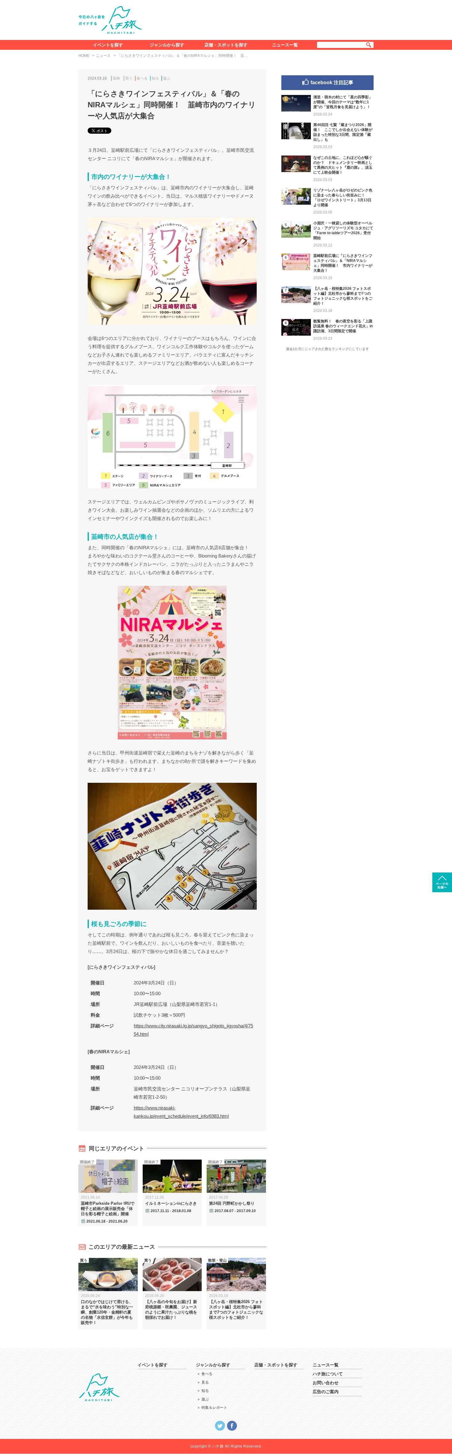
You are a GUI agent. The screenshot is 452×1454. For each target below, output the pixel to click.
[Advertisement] (262, 19)
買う (129, 78)
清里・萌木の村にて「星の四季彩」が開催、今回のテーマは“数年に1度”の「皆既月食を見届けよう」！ (342, 102)
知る (155, 78)
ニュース (103, 55)
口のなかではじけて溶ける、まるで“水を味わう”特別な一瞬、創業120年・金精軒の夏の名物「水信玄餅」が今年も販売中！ (107, 1312)
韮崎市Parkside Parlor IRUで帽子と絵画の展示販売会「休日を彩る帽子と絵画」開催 (107, 1208)
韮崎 (116, 78)
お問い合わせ (326, 1382)
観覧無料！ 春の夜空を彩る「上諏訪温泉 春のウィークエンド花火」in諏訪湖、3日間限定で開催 (343, 326)
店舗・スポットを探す (226, 44)
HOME (83, 55)
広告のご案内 (326, 1391)
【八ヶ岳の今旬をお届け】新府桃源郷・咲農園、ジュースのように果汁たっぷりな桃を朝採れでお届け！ (171, 1309)
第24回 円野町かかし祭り (232, 1203)
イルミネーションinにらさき (171, 1203)
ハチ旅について (328, 1373)
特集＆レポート (214, 1407)
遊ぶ (166, 78)
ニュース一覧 (285, 44)
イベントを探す (108, 44)
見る (205, 1382)
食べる (142, 78)
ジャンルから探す (167, 44)
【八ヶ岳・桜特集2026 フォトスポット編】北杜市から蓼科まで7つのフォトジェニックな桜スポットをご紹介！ (236, 1309)
